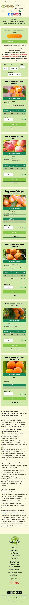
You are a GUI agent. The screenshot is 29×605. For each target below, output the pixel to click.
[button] (14, 113)
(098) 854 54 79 (14, 561)
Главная (13, 19)
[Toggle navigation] (26, 6)
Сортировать (11, 72)
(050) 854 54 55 (14, 563)
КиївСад (14, 598)
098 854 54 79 (7, 11)
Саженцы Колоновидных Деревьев (13, 21)
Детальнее (14, 128)
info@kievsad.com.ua (14, 566)
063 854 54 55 (24, 11)
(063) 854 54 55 (14, 564)
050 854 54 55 (16, 11)
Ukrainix (21, 601)
